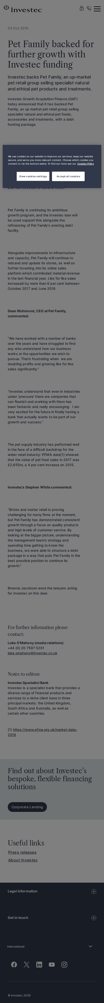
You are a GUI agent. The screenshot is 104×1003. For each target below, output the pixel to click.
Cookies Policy (85, 163)
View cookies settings (33, 176)
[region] (52, 166)
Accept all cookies (68, 176)
